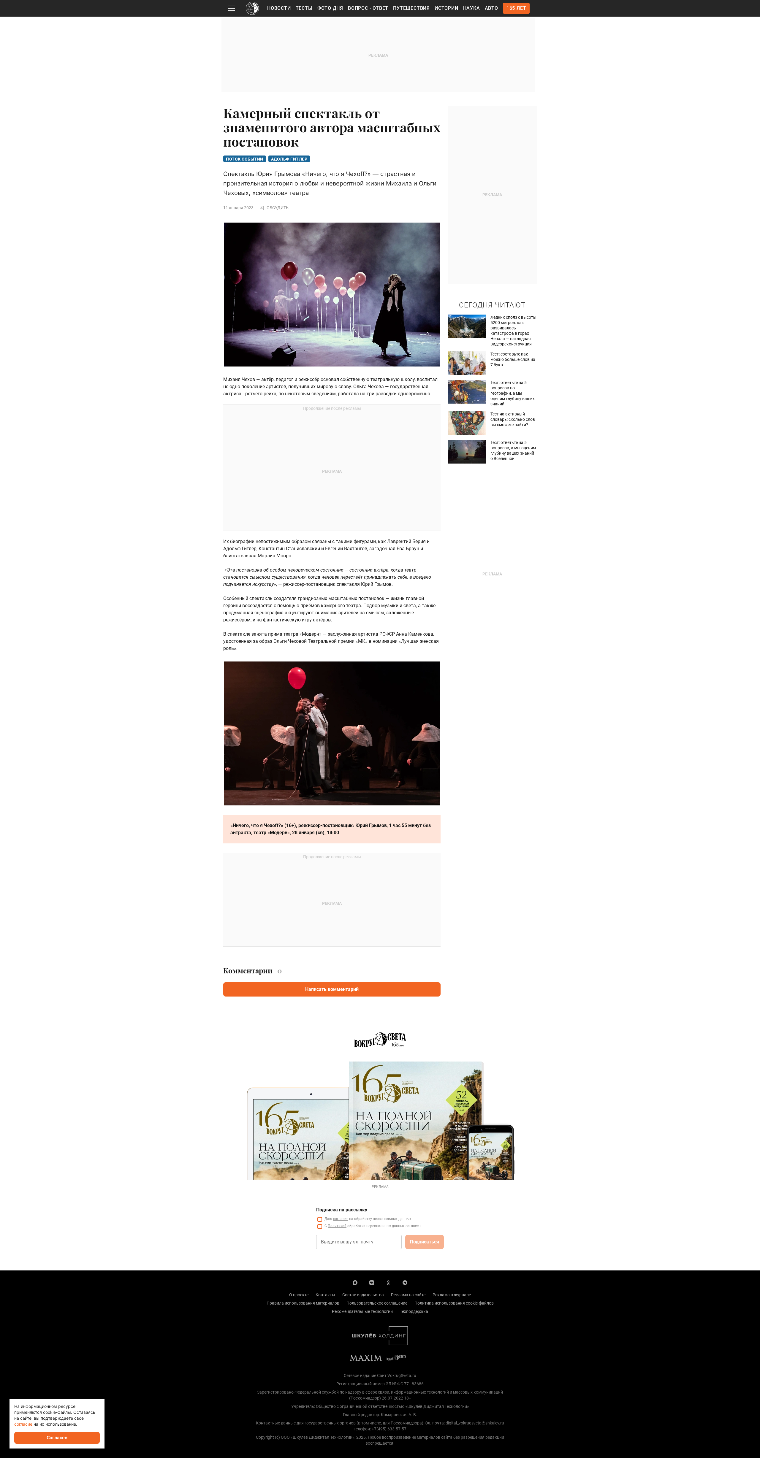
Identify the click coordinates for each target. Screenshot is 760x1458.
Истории (446, 8)
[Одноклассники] (388, 1282)
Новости (279, 8)
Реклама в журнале (452, 1294)
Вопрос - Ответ (368, 8)
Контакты (325, 1294)
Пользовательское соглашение (376, 1303)
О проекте (298, 1294)
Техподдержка (414, 1311)
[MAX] (355, 1282)
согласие (340, 1219)
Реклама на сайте (408, 1294)
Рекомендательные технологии (362, 1311)
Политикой (337, 1226)
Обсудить (278, 207)
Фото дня (330, 8)
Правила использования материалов (303, 1303)
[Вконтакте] (371, 1282)
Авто (491, 8)
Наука (471, 8)
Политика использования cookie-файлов (454, 1303)
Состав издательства (363, 1294)
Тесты (304, 8)
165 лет (516, 8)
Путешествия (411, 8)
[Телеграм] (405, 1282)
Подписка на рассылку (341, 1210)
